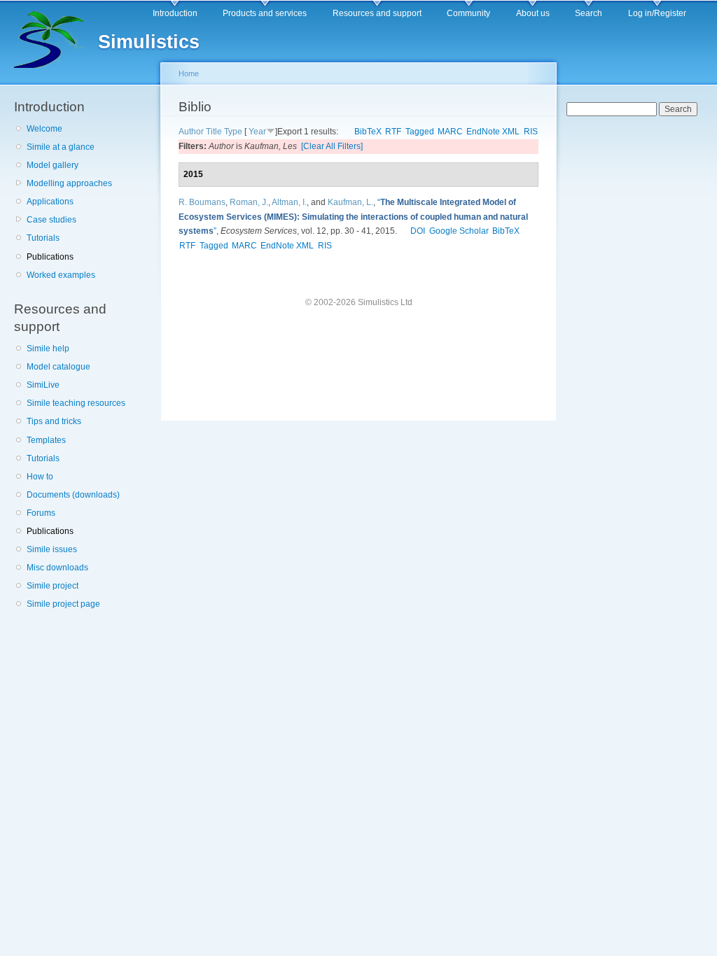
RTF (393, 131)
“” (353, 216)
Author (191, 131)
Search (588, 13)
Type (233, 131)
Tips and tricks (54, 421)
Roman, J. (249, 202)
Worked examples (61, 275)
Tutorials (43, 238)
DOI (417, 231)
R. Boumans (202, 202)
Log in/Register (657, 13)
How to (40, 476)
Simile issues (52, 549)
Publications (50, 257)
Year (257, 131)
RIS (531, 131)
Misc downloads (57, 567)
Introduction (175, 13)
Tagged (419, 131)
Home (189, 73)
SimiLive (43, 385)
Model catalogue (58, 367)
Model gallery (52, 165)
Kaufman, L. (350, 202)
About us (533, 13)
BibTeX (368, 131)
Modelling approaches (69, 183)
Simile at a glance (61, 147)
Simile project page (63, 604)
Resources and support (377, 13)
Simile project (52, 586)
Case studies (51, 220)
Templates (46, 440)
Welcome (44, 129)
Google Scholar (459, 231)
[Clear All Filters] (332, 146)
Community (468, 13)
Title (214, 131)
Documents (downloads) (73, 495)
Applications (50, 201)
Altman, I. (289, 202)
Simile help (48, 348)
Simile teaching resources (76, 403)
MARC (450, 131)
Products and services (265, 13)
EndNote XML (493, 131)
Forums (41, 513)
